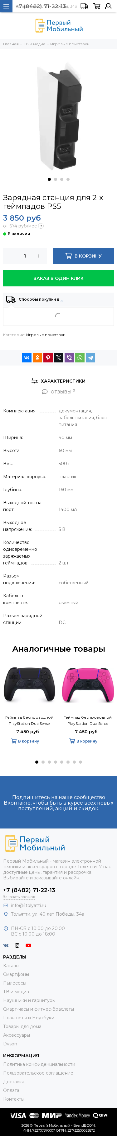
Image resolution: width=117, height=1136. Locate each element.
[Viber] (69, 357)
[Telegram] (90, 357)
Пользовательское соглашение (38, 1073)
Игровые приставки (46, 334)
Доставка (13, 1081)
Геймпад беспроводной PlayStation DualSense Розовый (88, 721)
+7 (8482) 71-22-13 (29, 890)
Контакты (13, 1099)
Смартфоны (16, 974)
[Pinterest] (48, 357)
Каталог (12, 965)
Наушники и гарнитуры (29, 1000)
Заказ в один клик (59, 278)
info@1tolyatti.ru (28, 905)
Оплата (11, 1090)
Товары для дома (22, 1026)
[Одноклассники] (37, 357)
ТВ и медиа (16, 992)
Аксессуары (16, 1035)
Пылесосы (14, 983)
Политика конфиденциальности (39, 1064)
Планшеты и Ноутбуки (28, 1018)
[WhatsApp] (80, 357)
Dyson (10, 1044)
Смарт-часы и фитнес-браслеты (38, 1009)
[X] (58, 357)
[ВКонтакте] (27, 357)
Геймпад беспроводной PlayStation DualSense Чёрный (29, 721)
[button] (49, 179)
